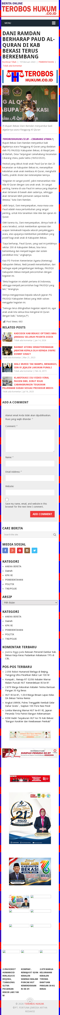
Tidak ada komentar (12, 66)
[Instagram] (27, 550)
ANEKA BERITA (13, 566)
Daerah (8, 571)
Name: (9, 457)
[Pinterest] (20, 550)
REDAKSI (30, 1011)
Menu (7, 23)
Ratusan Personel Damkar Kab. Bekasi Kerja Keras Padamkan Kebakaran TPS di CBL (30, 655)
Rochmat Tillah (9, 62)
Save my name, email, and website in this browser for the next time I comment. (26, 505)
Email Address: (13, 471)
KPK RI (9, 575)
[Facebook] (5, 550)
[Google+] (12, 550)
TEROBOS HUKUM (34, 1003)
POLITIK (9, 584)
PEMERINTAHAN (46, 62)
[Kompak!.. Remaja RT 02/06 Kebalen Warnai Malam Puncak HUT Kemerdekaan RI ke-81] (29, 958)
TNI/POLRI (11, 588)
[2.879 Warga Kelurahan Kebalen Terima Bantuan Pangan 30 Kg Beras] (48, 958)
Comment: (11, 426)
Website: (9, 486)
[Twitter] (34, 550)
